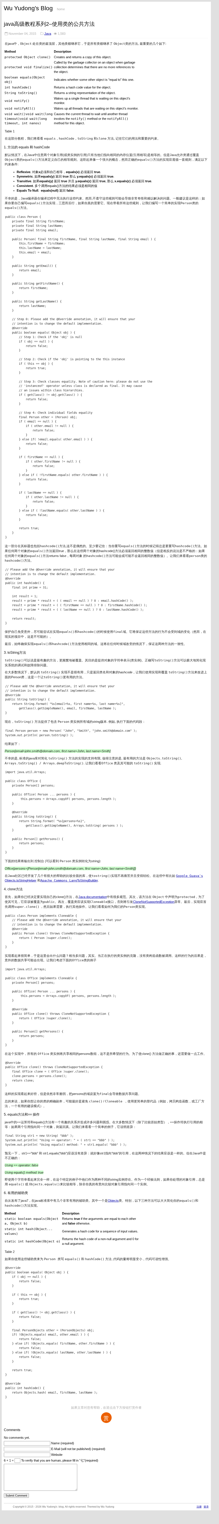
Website (56, 1454)
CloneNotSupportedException (153, 902)
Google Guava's (189, 876)
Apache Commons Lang (58, 880)
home (61, 9)
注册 (199, 1506)
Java (47, 33)
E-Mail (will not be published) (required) (78, 1449)
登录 (206, 1506)
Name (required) (62, 1443)
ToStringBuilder (87, 880)
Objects (113, 1200)
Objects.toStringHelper (20, 880)
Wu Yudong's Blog (28, 8)
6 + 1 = (9, 1460)
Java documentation (92, 897)
